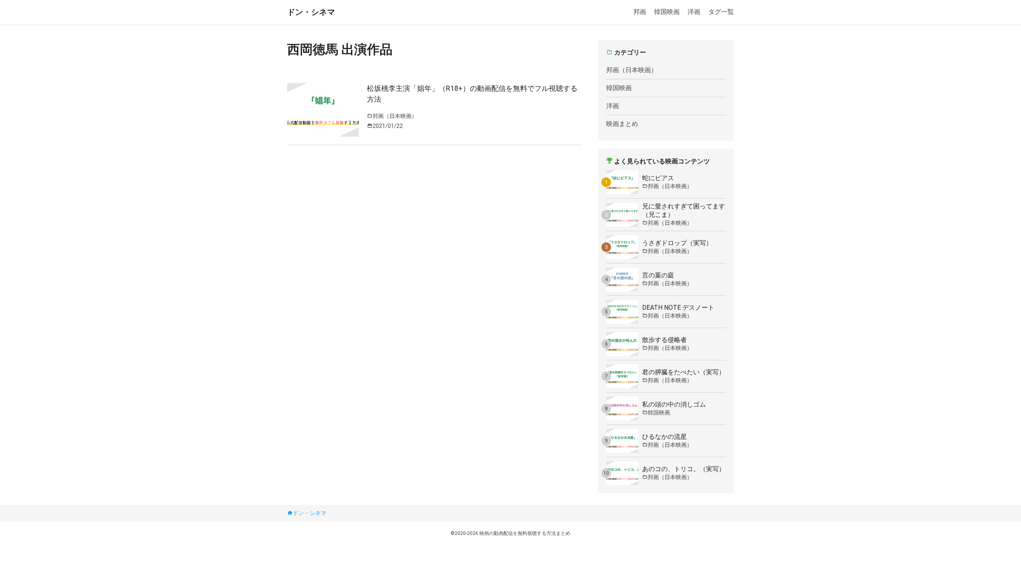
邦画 (639, 12)
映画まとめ (622, 124)
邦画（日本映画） (631, 70)
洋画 (694, 12)
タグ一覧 (721, 12)
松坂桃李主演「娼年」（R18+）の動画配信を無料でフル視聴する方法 (472, 93)
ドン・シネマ (311, 12)
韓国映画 (667, 12)
